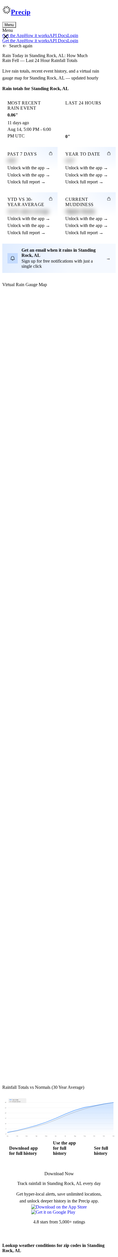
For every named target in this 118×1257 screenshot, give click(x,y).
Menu (9, 25)
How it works (36, 35)
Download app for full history (23, 1151)
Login (72, 35)
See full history (101, 1151)
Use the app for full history (64, 1148)
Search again (20, 45)
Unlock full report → (26, 181)
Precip (20, 12)
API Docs (58, 35)
